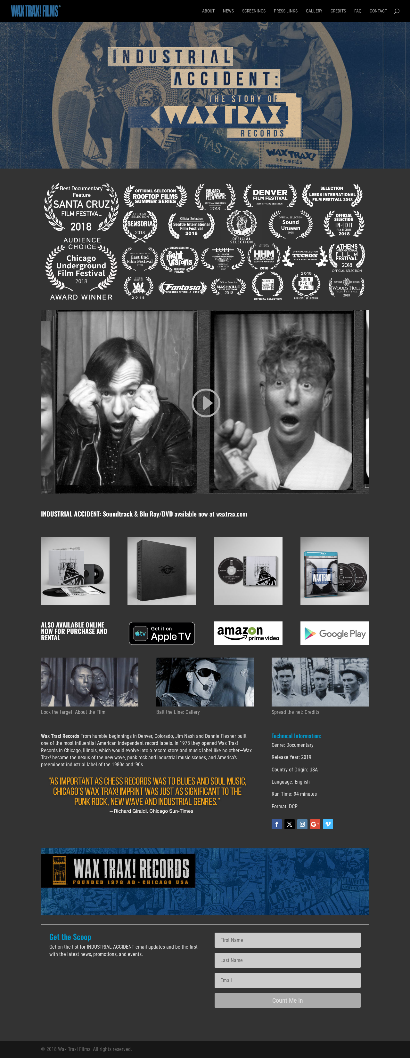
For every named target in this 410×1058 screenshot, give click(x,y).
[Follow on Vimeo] (328, 824)
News (228, 11)
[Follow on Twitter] (289, 824)
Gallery (314, 11)
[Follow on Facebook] (277, 824)
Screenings (254, 11)
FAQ (357, 11)
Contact (378, 11)
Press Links (286, 11)
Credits (338, 11)
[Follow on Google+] (315, 824)
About (208, 11)
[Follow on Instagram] (302, 824)
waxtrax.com (231, 513)
